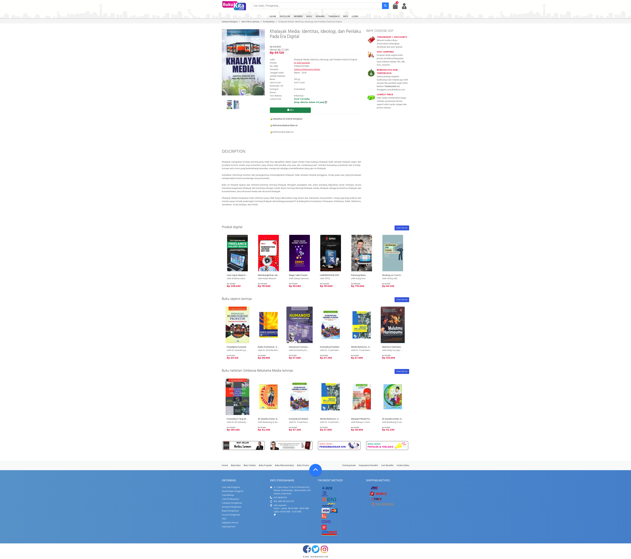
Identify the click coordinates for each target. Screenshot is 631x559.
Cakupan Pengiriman (232, 503)
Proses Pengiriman (231, 515)
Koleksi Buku (403, 465)
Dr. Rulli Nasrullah (302, 63)
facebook (307, 549)
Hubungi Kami (228, 527)
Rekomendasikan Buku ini (285, 125)
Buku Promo (303, 465)
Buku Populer (265, 465)
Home (225, 465)
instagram (324, 549)
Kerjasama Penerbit (368, 465)
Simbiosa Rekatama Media (307, 69)
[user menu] (404, 6)
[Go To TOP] (315, 470)
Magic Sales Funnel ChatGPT (302, 275)
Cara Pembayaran (230, 499)
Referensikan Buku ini (282, 132)
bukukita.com (321, 556)
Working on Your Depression (396, 275)
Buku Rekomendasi (284, 465)
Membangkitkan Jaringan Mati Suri (274, 275)
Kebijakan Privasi (230, 523)
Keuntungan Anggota (232, 491)
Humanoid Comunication (301, 347)
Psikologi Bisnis (358, 275)
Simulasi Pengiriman (231, 507)
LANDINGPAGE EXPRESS (332, 275)
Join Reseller (387, 465)
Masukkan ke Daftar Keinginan (287, 119)
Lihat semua (401, 228)
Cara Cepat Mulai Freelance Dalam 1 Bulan (247, 275)
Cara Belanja (228, 495)
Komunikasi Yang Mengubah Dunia (243, 419)
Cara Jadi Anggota (231, 487)
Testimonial (390, 86)
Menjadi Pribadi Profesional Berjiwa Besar (371, 419)
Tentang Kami (349, 465)
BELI (291, 110)
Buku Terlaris (250, 465)
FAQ (224, 519)
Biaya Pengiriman (230, 511)
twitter (315, 549)
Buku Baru (236, 465)
